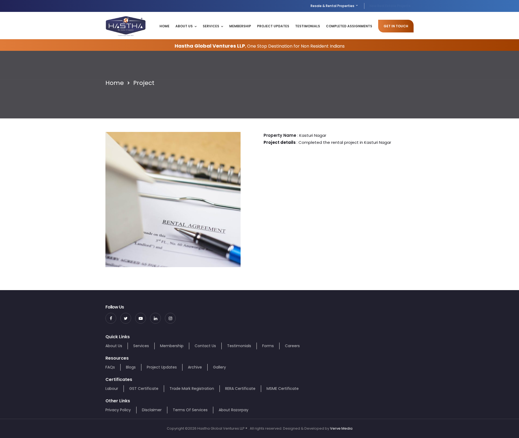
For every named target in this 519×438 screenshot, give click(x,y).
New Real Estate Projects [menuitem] (390, 6)
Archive (195, 367)
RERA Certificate (240, 388)
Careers (292, 346)
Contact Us (205, 346)
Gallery (219, 367)
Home (164, 26)
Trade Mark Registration (191, 388)
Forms (268, 346)
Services (211, 26)
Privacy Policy (118, 410)
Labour (111, 388)
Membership (240, 26)
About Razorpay (233, 410)
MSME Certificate (283, 388)
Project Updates (273, 26)
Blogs (131, 367)
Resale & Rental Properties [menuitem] (333, 6)
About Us (184, 26)
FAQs (110, 367)
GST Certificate (143, 388)
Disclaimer (152, 410)
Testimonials (307, 26)
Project (143, 83)
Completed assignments (349, 26)
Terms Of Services (190, 410)
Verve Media (341, 428)
